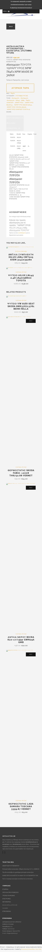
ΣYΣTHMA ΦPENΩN (21, 251)
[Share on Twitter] (15, 112)
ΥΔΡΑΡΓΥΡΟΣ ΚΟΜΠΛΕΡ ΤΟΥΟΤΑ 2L (18, 109)
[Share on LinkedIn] (18, 112)
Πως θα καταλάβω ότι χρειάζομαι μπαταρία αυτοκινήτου (18, 872)
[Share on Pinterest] (22, 112)
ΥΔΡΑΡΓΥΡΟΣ (19, 102)
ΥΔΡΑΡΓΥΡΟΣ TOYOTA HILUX (16, 107)
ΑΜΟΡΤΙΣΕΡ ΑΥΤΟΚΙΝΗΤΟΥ (10, 866)
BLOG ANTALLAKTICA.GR (9, 905)
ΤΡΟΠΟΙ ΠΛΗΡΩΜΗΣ (8, 895)
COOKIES (5, 908)
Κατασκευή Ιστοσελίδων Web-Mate (31, 949)
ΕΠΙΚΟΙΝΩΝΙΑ (6, 911)
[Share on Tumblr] (20, 112)
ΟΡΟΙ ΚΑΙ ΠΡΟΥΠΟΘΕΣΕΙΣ (10, 892)
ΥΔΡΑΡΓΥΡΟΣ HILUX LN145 (23, 105)
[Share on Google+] (16, 112)
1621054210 (24, 98)
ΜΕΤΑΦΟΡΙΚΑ (6, 902)
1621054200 (15, 98)
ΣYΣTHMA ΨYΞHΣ (21, 96)
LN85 (22, 100)
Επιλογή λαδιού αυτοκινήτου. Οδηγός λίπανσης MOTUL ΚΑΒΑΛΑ (20, 869)
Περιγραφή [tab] (11, 123)
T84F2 (28, 100)
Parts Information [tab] (15, 118)
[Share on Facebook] (13, 112)
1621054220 (10, 100)
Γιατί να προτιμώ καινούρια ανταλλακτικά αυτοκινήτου (17, 879)
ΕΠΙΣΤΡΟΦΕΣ (6, 898)
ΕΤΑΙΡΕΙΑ (5, 889)
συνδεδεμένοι (22, 233)
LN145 (18, 100)
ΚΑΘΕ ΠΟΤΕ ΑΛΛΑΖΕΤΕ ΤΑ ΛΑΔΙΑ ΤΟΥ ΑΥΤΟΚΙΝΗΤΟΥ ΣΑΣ (20, 875)
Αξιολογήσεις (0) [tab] (13, 128)
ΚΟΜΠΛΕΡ (10, 102)
